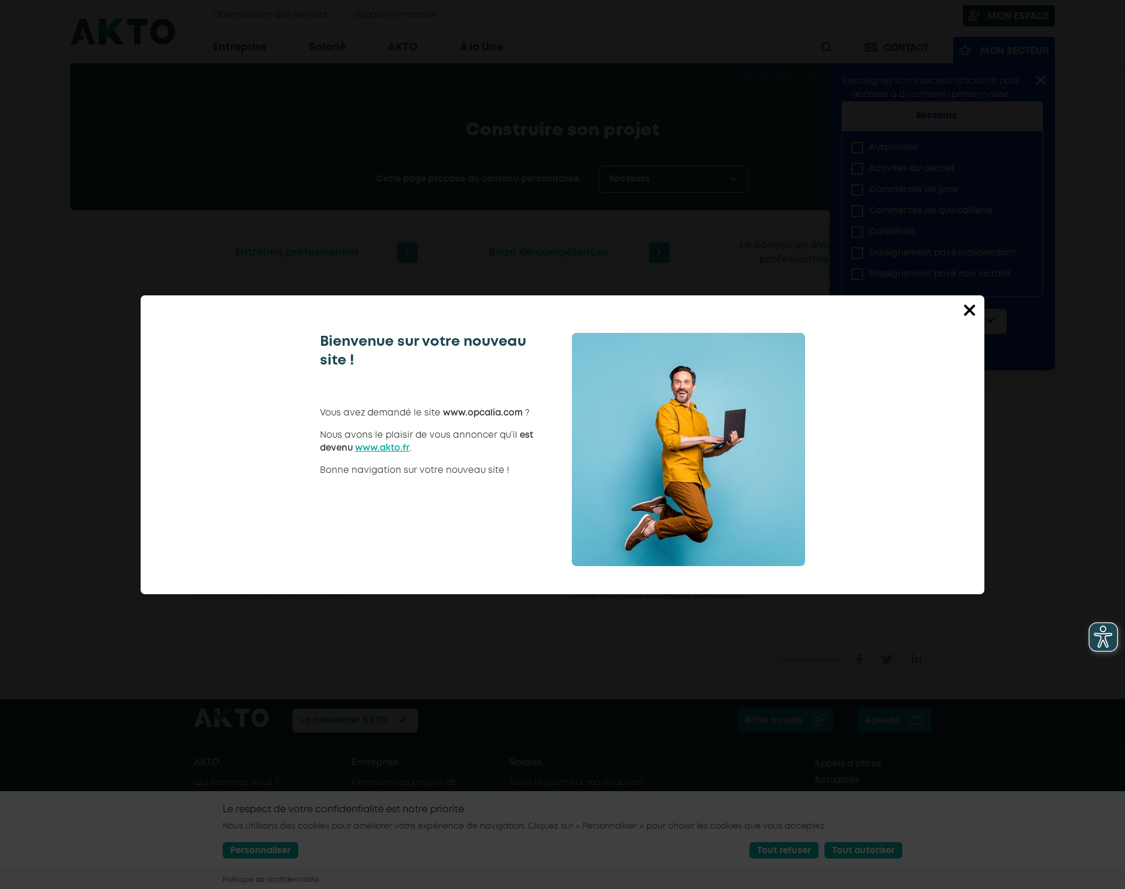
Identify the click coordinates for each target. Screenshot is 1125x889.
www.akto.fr (382, 448)
